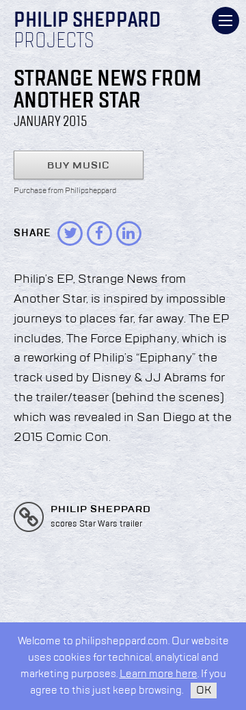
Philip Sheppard (87, 21)
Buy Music (78, 165)
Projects (54, 41)
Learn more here (158, 674)
